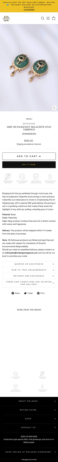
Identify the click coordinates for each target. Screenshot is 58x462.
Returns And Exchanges (29, 276)
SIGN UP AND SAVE (29, 436)
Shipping (20, 144)
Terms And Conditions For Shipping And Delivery (29, 283)
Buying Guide (28, 410)
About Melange (28, 401)
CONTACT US (28, 427)
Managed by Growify (29, 460)
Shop (28, 419)
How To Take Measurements (29, 270)
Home (28, 119)
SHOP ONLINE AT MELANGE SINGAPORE (28, 452)
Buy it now (29, 165)
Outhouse (29, 124)
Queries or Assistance (29, 264)
